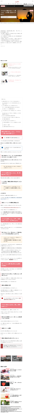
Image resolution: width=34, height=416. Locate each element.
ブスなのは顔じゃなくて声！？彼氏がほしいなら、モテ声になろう (11, 111)
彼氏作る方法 (4, 17)
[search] (32, 5)
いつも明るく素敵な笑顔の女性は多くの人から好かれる (10, 107)
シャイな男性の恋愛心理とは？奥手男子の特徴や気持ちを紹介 (16, 396)
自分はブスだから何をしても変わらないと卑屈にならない (11, 117)
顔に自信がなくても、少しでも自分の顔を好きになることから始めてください (11, 103)
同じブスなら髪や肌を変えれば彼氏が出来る (8, 115)
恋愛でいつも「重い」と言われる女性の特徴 (16, 383)
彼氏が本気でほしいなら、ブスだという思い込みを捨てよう (10, 101)
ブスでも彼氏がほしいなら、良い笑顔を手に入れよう (10, 105)
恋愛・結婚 (6, 16)
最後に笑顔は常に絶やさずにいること (8, 126)
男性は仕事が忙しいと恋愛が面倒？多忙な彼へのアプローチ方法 (16, 377)
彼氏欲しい (7, 17)
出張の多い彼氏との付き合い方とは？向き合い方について (15, 389)
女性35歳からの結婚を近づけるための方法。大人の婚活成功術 (16, 402)
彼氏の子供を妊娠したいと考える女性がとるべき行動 (16, 370)
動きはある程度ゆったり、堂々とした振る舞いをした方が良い (11, 123)
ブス (1, 17)
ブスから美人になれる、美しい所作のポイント (9, 120)
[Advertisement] (11, 53)
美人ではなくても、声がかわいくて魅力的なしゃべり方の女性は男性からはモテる (11, 114)
